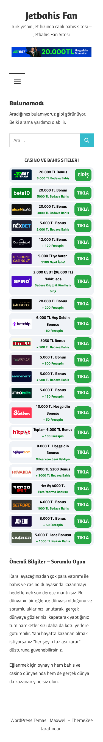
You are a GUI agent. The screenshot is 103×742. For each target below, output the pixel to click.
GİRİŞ (83, 174)
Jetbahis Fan (51, 15)
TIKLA (83, 192)
